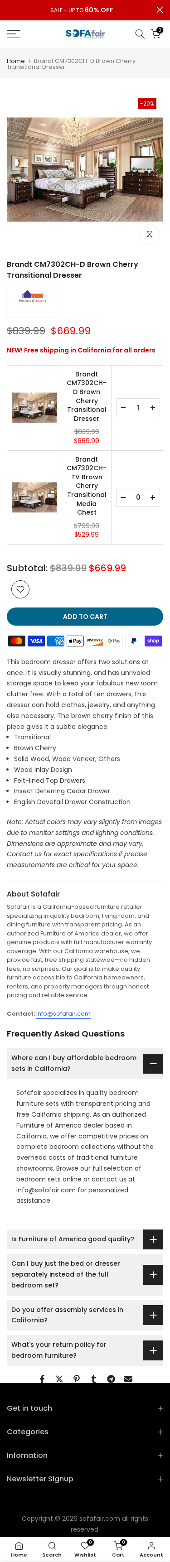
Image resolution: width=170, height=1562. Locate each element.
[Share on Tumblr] (94, 1379)
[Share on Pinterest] (77, 1379)
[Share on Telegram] (111, 1379)
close (159, 9)
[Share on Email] (128, 1379)
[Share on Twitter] (59, 1379)
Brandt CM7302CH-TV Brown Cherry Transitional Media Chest (87, 486)
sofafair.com (99, 1518)
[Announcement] (81, 10)
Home (16, 61)
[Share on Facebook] (42, 1379)
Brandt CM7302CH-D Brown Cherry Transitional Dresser (87, 396)
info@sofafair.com (63, 1013)
